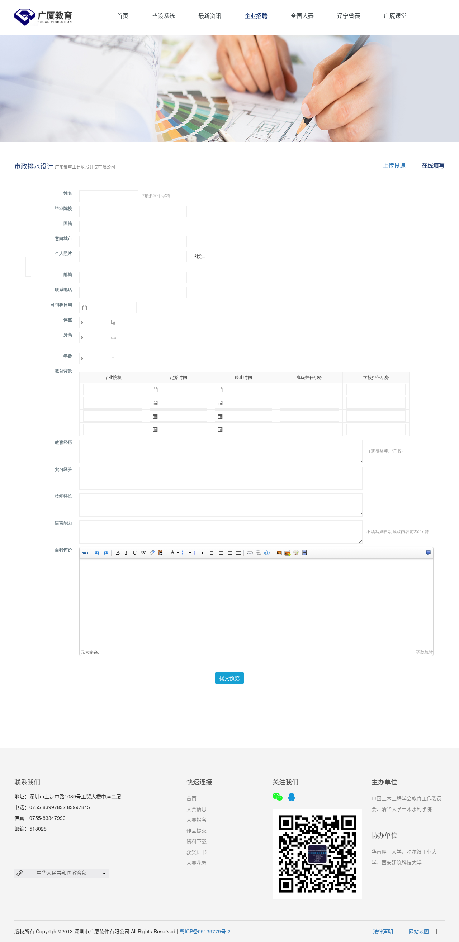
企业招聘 (256, 15)
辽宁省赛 (348, 15)
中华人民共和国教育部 (62, 872)
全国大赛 (302, 15)
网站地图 (419, 931)
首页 (122, 15)
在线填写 (433, 165)
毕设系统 (163, 15)
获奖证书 (196, 851)
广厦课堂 (395, 15)
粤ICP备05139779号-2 (205, 931)
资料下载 (196, 841)
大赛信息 (196, 808)
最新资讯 (209, 15)
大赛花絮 (196, 862)
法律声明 (383, 931)
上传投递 (394, 165)
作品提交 (196, 830)
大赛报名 (196, 819)
